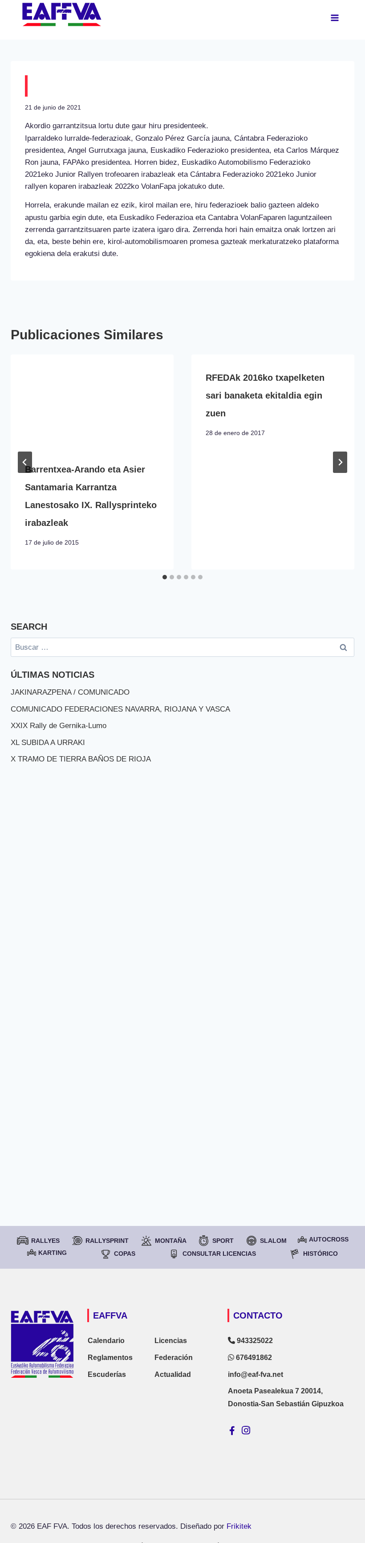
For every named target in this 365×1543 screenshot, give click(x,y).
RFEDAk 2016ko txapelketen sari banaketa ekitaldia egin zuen (265, 395)
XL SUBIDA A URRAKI (48, 742)
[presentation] (92, 400)
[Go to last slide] (25, 462)
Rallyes (45, 1240)
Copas (124, 1253)
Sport (223, 1240)
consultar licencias (219, 1253)
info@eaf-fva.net (255, 1374)
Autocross (329, 1239)
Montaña (171, 1240)
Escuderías (107, 1374)
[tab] (164, 577)
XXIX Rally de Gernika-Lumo (58, 725)
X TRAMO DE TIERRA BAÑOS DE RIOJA (81, 759)
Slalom (273, 1240)
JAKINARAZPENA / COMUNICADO (70, 692)
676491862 (253, 1357)
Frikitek (239, 1526)
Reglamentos (110, 1357)
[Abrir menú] (334, 17)
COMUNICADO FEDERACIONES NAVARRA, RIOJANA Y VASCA (120, 709)
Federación (173, 1357)
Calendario (106, 1340)
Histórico (320, 1253)
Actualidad (172, 1374)
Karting (52, 1252)
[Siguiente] (340, 462)
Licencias (170, 1340)
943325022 (254, 1340)
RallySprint (107, 1240)
